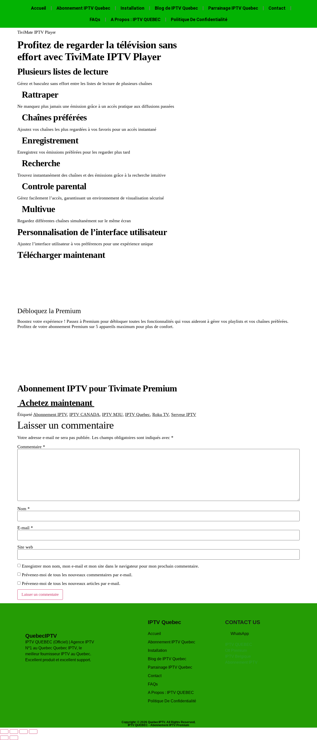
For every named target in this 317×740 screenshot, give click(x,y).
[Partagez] (23, 731)
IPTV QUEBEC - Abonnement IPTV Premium (158, 725)
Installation (132, 8)
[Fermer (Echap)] (33, 731)
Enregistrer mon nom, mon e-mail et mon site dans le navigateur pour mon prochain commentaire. (110, 566)
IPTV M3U (112, 414)
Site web (25, 547)
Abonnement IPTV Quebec (83, 8)
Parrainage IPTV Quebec (233, 8)
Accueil (38, 8)
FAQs (95, 19)
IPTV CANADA (84, 414)
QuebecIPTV (41, 636)
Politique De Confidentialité (199, 19)
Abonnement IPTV (50, 414)
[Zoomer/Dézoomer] (4, 731)
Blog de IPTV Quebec (176, 8)
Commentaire (31, 446)
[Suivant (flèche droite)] (14, 738)
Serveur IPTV (183, 414)
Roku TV (160, 414)
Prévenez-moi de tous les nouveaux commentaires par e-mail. (77, 575)
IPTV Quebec (137, 414)
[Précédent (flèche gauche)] (4, 738)
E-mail (25, 527)
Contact (277, 8)
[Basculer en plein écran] (14, 731)
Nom (23, 508)
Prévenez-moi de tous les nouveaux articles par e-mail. (71, 583)
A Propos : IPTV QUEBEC (135, 19)
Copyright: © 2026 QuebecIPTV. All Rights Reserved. (158, 722)
